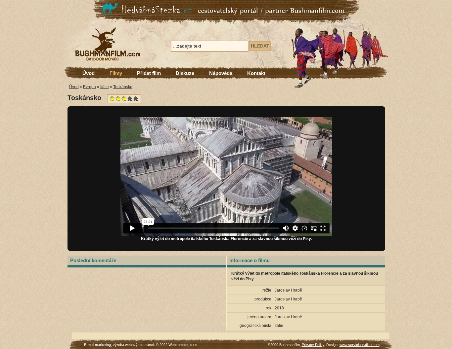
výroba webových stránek (134, 345)
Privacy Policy (313, 345)
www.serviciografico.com (359, 345)
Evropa (89, 87)
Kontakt (256, 73)
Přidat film (149, 73)
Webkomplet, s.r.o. (183, 345)
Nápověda (220, 73)
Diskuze (185, 73)
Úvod (88, 73)
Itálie (104, 87)
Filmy (116, 73)
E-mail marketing (97, 345)
